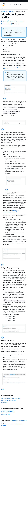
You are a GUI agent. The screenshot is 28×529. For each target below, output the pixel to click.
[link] (20, 11)
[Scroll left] (8, 4)
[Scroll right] (22, 4)
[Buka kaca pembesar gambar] (4, 99)
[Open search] (25, 4)
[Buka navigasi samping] (2, 8)
